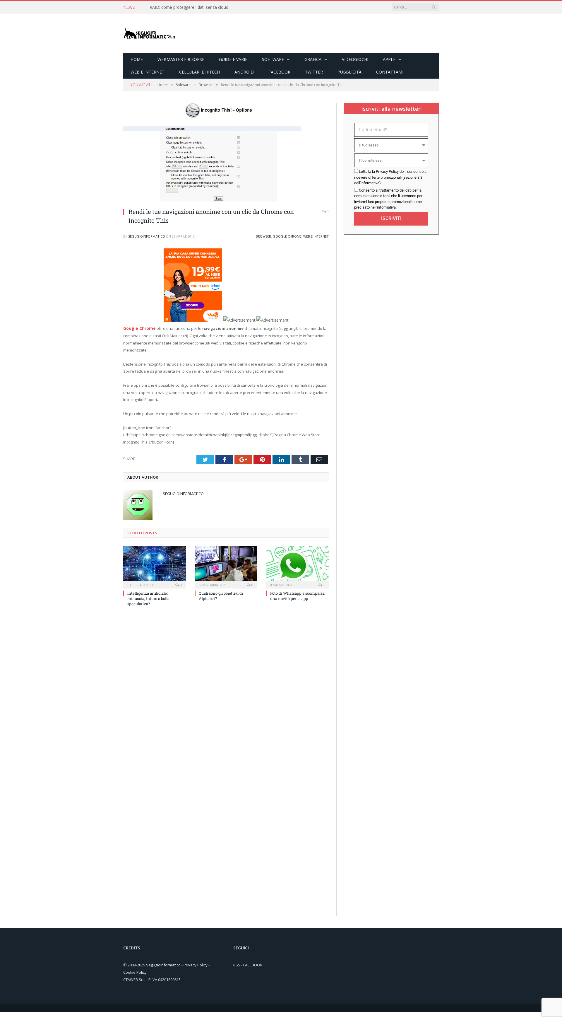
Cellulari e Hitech (199, 72)
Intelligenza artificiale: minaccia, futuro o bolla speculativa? (148, 597)
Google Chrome (287, 236)
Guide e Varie (233, 59)
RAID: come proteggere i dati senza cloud (189, 7)
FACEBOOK (252, 964)
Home (137, 59)
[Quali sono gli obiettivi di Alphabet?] (226, 565)
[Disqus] (226, 689)
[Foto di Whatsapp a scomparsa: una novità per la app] (297, 565)
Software (273, 59)
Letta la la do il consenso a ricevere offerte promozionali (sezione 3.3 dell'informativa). (390, 177)
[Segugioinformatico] (149, 33)
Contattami (389, 72)
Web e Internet (148, 72)
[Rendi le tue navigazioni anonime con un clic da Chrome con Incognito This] (212, 200)
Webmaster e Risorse (180, 59)
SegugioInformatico (146, 236)
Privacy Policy (387, 171)
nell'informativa (383, 207)
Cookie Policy (135, 971)
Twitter (314, 72)
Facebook (279, 72)
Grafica (312, 59)
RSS (236, 964)
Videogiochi (355, 59)
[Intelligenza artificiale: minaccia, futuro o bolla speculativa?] (154, 565)
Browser (263, 236)
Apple (389, 59)
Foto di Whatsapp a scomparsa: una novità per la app (297, 595)
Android (244, 72)
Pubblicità (349, 72)
